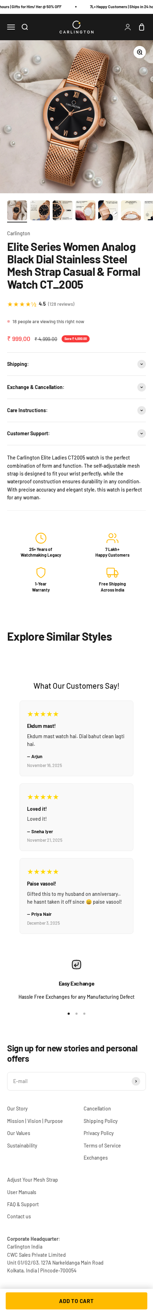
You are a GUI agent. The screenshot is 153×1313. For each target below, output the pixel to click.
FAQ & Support (23, 1204)
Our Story (17, 1108)
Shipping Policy (101, 1121)
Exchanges (96, 1158)
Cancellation (97, 1108)
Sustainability (22, 1146)
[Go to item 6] (131, 211)
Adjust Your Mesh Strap (32, 1180)
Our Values (18, 1133)
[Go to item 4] (85, 211)
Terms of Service (102, 1146)
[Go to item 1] (17, 211)
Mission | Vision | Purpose (35, 1121)
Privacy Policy (99, 1133)
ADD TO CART (76, 1301)
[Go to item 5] (108, 211)
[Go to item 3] (63, 211)
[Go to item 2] (40, 211)
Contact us (19, 1216)
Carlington (18, 233)
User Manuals (21, 1192)
